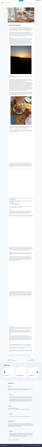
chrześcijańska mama (18, 354)
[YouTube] (40, 0)
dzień (27, 354)
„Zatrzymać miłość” (24, 344)
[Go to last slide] (4, 372)
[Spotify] (38, 0)
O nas (25, 445)
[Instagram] (35, 0)
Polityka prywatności (38, 445)
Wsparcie (28, 445)
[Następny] (37, 372)
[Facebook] (36, 0)
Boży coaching (7, 375)
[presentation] (9, 370)
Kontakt (34, 445)
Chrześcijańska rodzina (23, 354)
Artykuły (23, 445)
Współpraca (31, 445)
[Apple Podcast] (39, 0)
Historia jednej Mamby (31, 360)
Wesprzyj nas (21, 0)
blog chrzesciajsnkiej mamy (12, 354)
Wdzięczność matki (31, 375)
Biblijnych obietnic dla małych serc (19, 87)
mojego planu (21, 43)
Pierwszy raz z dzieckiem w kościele (12, 360)
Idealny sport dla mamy (20, 375)
